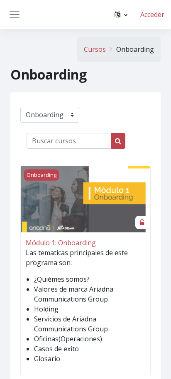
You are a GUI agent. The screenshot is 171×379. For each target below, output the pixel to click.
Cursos (95, 49)
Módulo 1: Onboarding (61, 242)
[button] (121, 14)
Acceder (152, 14)
